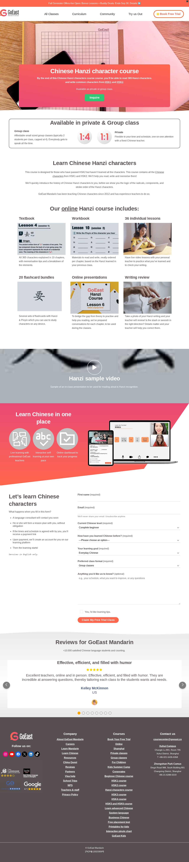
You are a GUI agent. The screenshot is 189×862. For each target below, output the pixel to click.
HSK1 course (118, 780)
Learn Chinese (70, 753)
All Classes (51, 14)
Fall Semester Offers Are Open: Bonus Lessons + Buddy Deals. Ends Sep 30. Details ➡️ (94, 3)
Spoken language (119, 813)
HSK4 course (118, 799)
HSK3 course (118, 794)
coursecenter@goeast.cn (167, 739)
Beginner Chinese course (119, 776)
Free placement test (119, 822)
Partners (70, 771)
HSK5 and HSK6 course (118, 803)
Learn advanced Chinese (119, 808)
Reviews (70, 767)
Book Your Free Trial (118, 739)
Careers (70, 744)
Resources (70, 758)
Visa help (70, 776)
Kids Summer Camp (119, 767)
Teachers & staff (70, 790)
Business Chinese (119, 817)
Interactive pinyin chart (119, 831)
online (69, 208)
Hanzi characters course (119, 790)
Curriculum (79, 14)
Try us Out (135, 14)
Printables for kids (119, 826)
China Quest (70, 762)
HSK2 (120, 82)
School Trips (70, 780)
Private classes (118, 753)
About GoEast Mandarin (70, 739)
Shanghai (119, 748)
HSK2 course (118, 785)
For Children (119, 762)
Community (107, 14)
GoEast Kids (119, 836)
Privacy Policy (70, 794)
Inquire (95, 97)
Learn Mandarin (70, 748)
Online (119, 744)
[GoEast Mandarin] (9, 13)
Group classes (119, 758)
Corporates (119, 771)
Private (119, 132)
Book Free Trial (170, 13)
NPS (70, 785)
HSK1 (108, 82)
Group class (21, 131)
